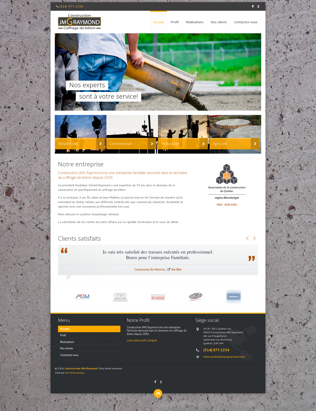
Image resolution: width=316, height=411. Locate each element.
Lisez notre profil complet (142, 340)
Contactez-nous (246, 22)
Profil (175, 22)
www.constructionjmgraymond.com (224, 356)
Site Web (176, 269)
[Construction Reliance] (233, 296)
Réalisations (195, 22)
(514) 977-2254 (71, 6)
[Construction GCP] (195, 296)
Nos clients (219, 22)
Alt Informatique (74, 372)
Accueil (159, 22)
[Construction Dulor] (120, 296)
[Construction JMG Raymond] (79, 22)
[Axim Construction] (82, 296)
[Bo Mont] (158, 296)
